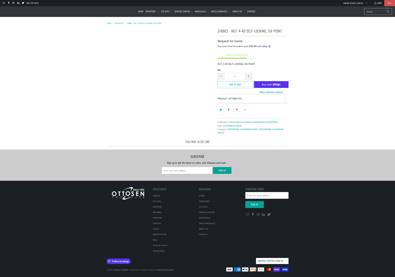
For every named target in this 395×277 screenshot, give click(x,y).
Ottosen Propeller (120, 270)
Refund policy (159, 251)
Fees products (236, 122)
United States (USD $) (353, 3)
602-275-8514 (33, 3)
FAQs (155, 240)
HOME (202, 196)
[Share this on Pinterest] (237, 109)
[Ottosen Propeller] (17, 11)
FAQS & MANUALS (207, 223)
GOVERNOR (233, 129)
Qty (219, 70)
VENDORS (157, 218)
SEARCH (156, 196)
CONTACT (157, 223)
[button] (152, 11)
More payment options (271, 92)
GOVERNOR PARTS (232, 126)
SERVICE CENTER (206, 212)
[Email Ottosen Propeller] (3, 3)
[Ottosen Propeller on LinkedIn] (18, 3)
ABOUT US (203, 229)
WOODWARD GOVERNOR (265, 122)
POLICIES (157, 201)
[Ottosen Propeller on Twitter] (23, 3)
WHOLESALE (204, 218)
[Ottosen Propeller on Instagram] (13, 3)
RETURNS (157, 212)
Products (247, 122)
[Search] (388, 11)
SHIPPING (157, 207)
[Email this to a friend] (245, 109)
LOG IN (156, 229)
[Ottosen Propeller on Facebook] (8, 3)
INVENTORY (204, 201)
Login (379, 3)
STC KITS (203, 207)
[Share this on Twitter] (221, 109)
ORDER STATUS (160, 234)
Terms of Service (160, 245)
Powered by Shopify (165, 270)
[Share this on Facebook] (229, 109)
